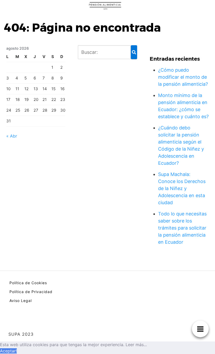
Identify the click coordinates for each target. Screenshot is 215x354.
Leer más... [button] (136, 344)
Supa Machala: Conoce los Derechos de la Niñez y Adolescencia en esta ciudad (182, 188)
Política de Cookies (28, 283)
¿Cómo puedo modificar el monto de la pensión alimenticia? (183, 77)
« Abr (11, 136)
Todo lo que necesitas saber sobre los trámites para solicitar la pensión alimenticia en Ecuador (182, 228)
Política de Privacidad (30, 291)
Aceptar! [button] (8, 350)
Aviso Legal (20, 300)
